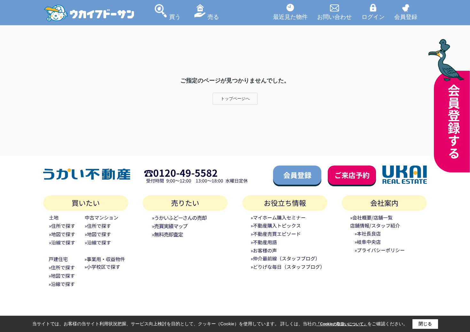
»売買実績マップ (169, 226)
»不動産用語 (264, 242)
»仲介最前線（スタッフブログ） (285, 258)
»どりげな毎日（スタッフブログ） (288, 266)
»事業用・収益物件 (104, 259)
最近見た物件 (290, 16)
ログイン (373, 16)
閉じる (425, 323)
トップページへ (235, 98)
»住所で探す (62, 225)
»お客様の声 (264, 250)
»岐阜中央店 (368, 241)
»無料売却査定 (167, 234)
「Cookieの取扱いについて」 (341, 324)
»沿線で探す (62, 242)
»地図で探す (62, 234)
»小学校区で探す (102, 266)
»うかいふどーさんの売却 (179, 217)
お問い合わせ (334, 16)
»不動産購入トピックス (276, 225)
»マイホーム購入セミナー (278, 217)
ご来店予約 (352, 175)
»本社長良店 (368, 233)
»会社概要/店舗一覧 (371, 217)
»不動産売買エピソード (276, 233)
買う (175, 16)
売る (213, 16)
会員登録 (405, 16)
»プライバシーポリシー (380, 250)
